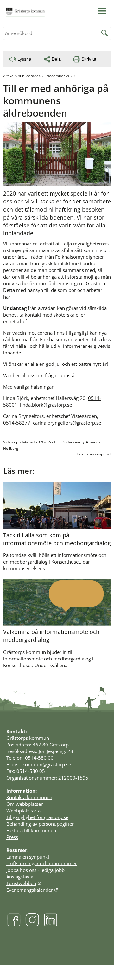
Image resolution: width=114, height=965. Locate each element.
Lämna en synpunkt (94, 454)
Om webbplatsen (25, 804)
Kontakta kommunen (29, 797)
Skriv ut (88, 59)
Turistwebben (23, 883)
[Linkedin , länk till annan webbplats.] (50, 924)
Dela (56, 59)
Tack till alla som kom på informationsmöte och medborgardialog (57, 539)
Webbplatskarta (23, 810)
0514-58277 (16, 422)
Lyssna (24, 59)
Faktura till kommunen (31, 830)
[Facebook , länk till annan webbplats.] (14, 924)
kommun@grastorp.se (46, 764)
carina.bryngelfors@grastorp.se (67, 422)
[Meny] (102, 11)
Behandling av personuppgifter (40, 824)
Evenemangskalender (32, 890)
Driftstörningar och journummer (41, 863)
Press (12, 837)
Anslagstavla (19, 876)
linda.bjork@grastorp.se (46, 404)
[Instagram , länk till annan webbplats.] (32, 924)
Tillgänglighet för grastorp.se (37, 817)
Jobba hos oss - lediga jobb (35, 870)
